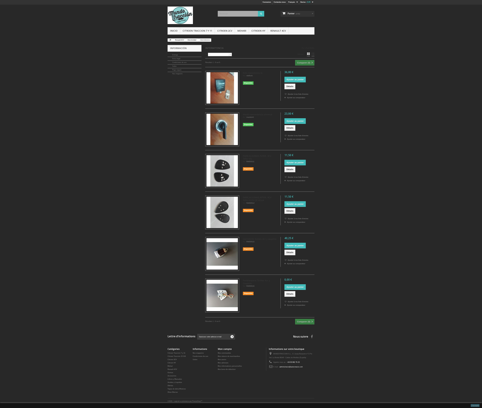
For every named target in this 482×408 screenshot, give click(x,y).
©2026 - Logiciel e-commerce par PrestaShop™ (185, 401)
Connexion (267, 2)
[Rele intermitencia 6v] (222, 88)
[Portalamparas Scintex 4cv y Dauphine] (222, 295)
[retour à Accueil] (170, 40)
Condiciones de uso (179, 62)
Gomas (170, 373)
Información (178, 48)
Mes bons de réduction (227, 369)
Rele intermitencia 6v (253, 73)
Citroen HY (258, 30)
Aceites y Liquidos (175, 382)
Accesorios (172, 376)
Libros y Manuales (175, 379)
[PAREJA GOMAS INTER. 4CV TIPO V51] (222, 171)
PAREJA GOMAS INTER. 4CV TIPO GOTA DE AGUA (257, 199)
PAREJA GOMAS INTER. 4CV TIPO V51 (257, 157)
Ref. (244, 76)
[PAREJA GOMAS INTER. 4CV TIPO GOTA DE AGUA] (222, 212)
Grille (308, 56)
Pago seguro (176, 70)
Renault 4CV (278, 30)
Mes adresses (223, 363)
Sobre (174, 66)
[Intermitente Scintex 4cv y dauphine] (222, 254)
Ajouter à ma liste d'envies (297, 94)
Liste (313, 56)
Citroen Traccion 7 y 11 (197, 30)
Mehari (241, 30)
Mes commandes (224, 353)
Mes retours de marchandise (229, 356)
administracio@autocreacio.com (291, 367)
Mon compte (225, 348)
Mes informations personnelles (230, 366)
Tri (206, 54)
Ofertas (170, 386)
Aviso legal (176, 59)
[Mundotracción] (191, 15)
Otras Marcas (173, 392)
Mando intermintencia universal (257, 114)
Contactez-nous (280, 2)
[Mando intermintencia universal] (222, 129)
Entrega (175, 55)
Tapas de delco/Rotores (177, 389)
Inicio (173, 30)
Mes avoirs (222, 359)
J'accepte (475, 405)
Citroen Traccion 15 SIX (177, 356)
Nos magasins (177, 74)
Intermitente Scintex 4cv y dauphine (260, 239)
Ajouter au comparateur (296, 98)
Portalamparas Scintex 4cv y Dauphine (256, 282)
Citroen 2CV (224, 30)
